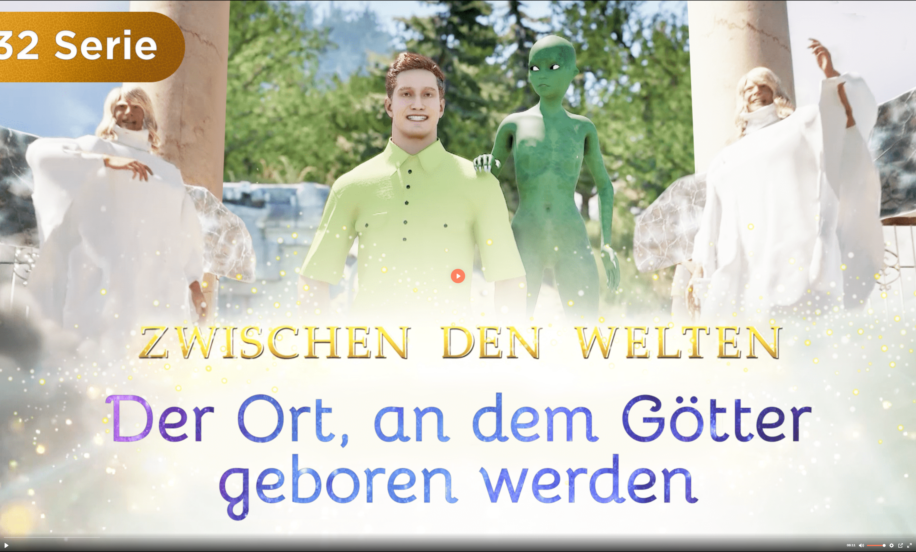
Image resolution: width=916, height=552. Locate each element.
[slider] (458, 537)
